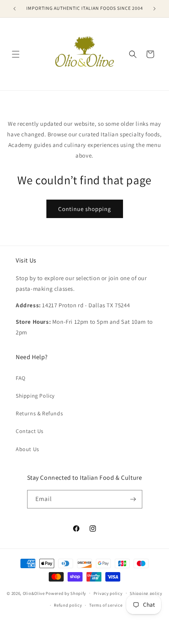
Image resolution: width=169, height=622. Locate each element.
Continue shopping (84, 209)
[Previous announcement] (14, 8)
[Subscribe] (133, 499)
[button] (15, 54)
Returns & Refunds (39, 413)
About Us (27, 449)
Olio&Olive (34, 593)
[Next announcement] (154, 8)
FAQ (21, 378)
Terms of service (105, 605)
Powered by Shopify (66, 593)
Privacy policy (108, 593)
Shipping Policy (35, 395)
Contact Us (30, 431)
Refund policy (68, 605)
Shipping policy (146, 593)
